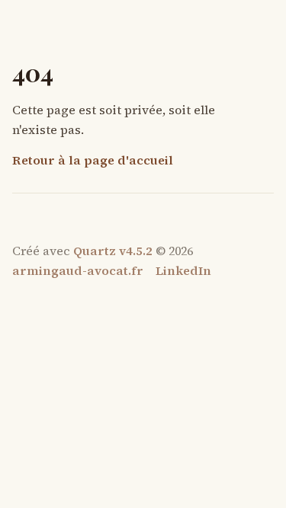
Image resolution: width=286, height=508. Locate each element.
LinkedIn (183, 270)
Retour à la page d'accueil (92, 160)
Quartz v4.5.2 (113, 250)
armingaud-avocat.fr (77, 270)
